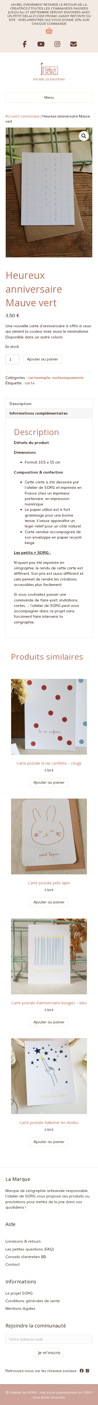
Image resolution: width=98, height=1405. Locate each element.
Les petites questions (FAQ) (29, 1249)
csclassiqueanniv (68, 377)
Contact (12, 1264)
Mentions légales (20, 1308)
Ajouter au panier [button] (49, 782)
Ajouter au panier (42, 359)
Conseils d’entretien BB (25, 1256)
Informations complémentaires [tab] (39, 413)
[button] (84, 136)
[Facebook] (82, 1370)
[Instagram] (87, 1370)
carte (29, 383)
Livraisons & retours (23, 1241)
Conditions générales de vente (32, 1300)
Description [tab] (21, 403)
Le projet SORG (19, 1293)
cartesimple (30, 116)
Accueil (11, 116)
